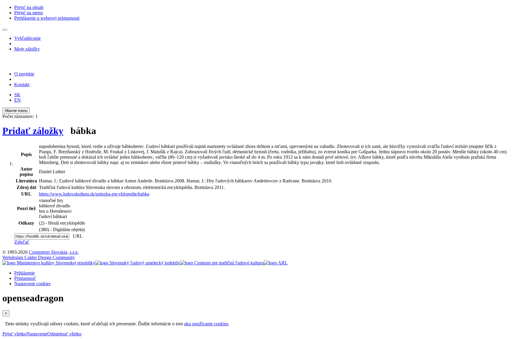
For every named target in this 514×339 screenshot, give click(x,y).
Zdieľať (21, 242)
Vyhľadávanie (27, 38)
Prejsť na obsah (28, 7)
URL (76, 236)
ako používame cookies (206, 323)
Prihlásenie (24, 272)
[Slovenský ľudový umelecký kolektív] (137, 262)
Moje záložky (27, 48)
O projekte (24, 73)
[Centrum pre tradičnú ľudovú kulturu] (222, 262)
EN (17, 100)
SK (17, 94)
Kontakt (21, 84)
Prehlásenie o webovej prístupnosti (46, 18)
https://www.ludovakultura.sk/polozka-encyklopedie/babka (94, 193)
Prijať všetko (14, 333)
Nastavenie (36, 333)
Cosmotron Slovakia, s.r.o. (54, 252)
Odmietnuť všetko (64, 333)
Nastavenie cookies (32, 283)
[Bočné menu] (4, 30)
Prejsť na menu (28, 12)
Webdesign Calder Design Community (38, 257)
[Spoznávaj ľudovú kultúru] (39, 63)
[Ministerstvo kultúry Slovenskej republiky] (48, 262)
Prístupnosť (25, 278)
